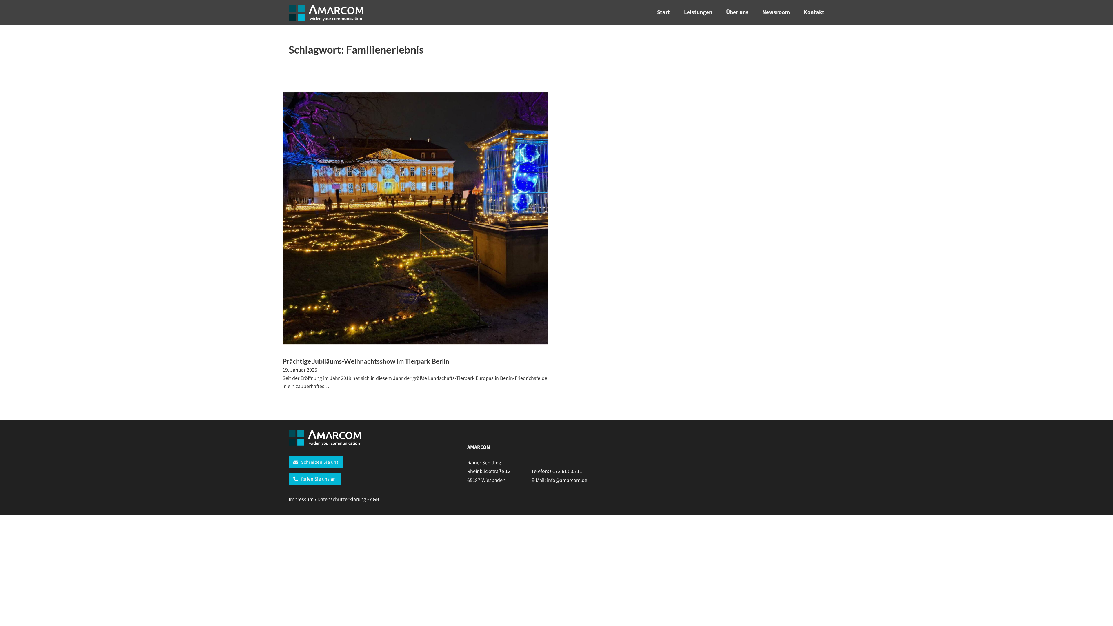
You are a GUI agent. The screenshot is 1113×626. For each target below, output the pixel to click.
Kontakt (814, 12)
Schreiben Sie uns (320, 462)
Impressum (301, 499)
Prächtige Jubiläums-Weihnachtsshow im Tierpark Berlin (366, 361)
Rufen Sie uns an (318, 479)
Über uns (737, 12)
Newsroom (776, 12)
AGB (374, 499)
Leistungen (698, 12)
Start (663, 12)
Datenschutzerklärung (341, 499)
